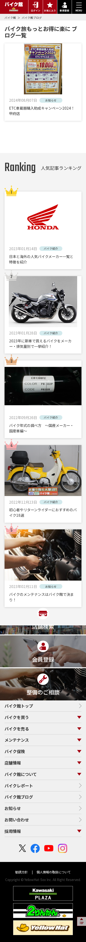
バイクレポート (19, 786)
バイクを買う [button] (17, 717)
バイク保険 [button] (15, 751)
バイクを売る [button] (17, 729)
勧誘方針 (21, 872)
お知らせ (13, 808)
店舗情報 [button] (13, 763)
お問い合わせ (17, 820)
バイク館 (11, 18)
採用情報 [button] (13, 831)
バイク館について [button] (21, 774)
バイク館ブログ (32, 18)
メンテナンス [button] (17, 740)
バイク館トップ (19, 706)
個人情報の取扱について (53, 872)
